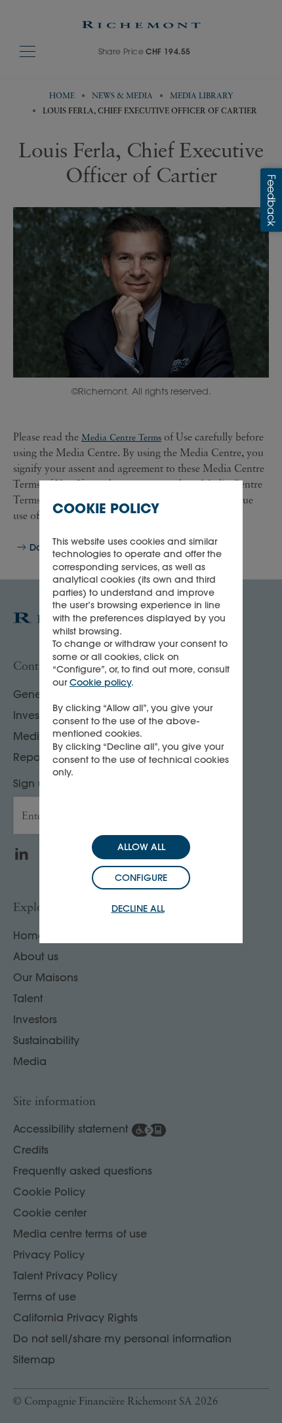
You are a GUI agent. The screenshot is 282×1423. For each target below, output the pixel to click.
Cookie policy (100, 682)
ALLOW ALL (141, 847)
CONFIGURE (141, 878)
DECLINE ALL (138, 908)
